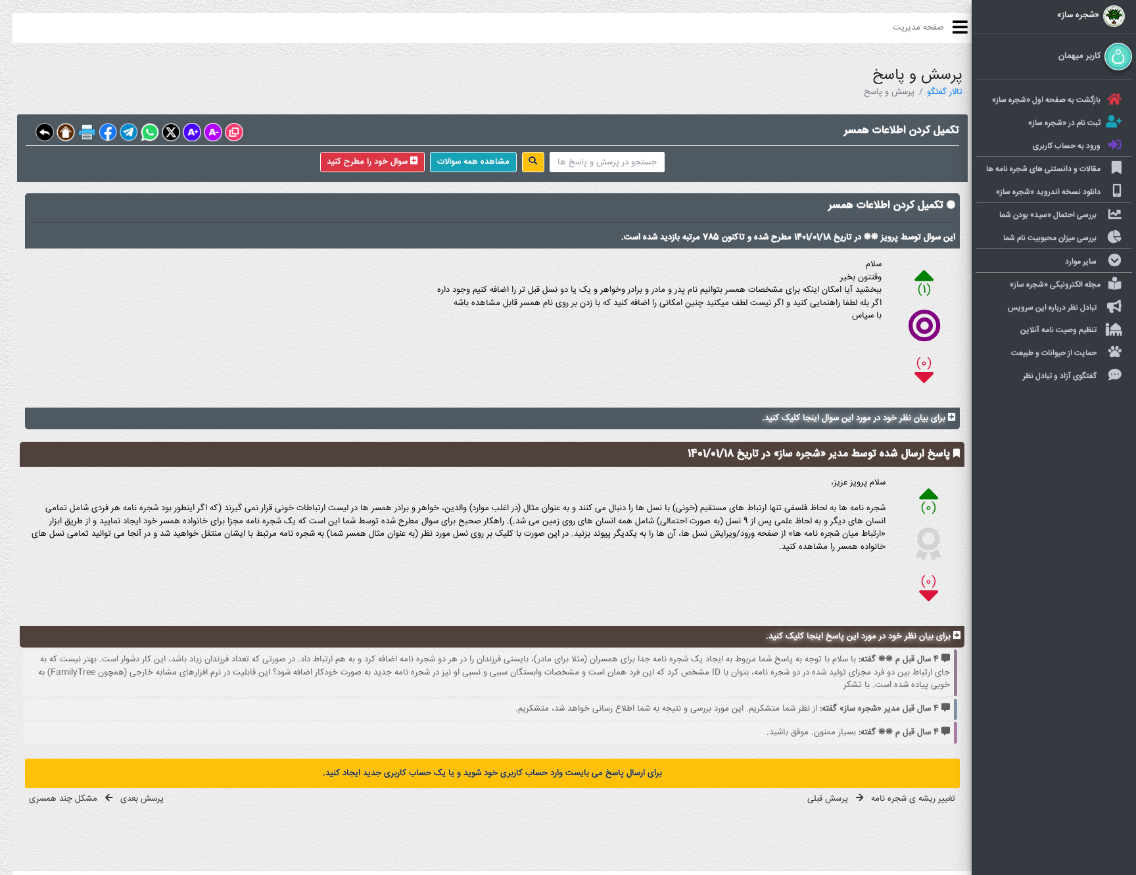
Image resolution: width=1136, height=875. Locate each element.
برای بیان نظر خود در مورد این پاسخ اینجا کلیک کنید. (859, 636)
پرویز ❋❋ (879, 237)
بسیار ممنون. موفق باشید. (853, 732)
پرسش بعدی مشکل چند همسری (96, 799)
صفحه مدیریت (918, 27)
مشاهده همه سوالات (473, 161)
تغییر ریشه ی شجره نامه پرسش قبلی (881, 799)
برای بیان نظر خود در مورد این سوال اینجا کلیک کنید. (855, 418)
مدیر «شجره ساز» (809, 454)
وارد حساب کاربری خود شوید (512, 773)
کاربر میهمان (1079, 56)
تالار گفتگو (944, 92)
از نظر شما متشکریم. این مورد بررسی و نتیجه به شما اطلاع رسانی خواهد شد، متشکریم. (727, 708)
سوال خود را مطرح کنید (368, 161)
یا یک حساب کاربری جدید (407, 773)
